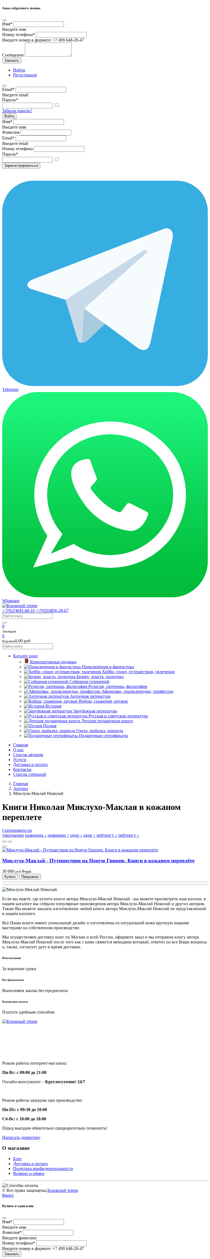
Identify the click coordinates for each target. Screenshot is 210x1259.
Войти (9, 116)
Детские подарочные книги (107, 720)
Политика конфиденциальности (43, 1168)
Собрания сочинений (89, 681)
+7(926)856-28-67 (52, 610)
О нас (18, 749)
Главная (20, 745)
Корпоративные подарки (53, 662)
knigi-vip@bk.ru (19, 1049)
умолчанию (13, 835)
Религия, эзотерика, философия (117, 686)
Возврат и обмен (28, 1173)
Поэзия (49, 725)
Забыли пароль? (17, 110)
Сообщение (13, 55)
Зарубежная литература (95, 711)
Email (8, 89)
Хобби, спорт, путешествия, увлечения (138, 671)
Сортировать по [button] (17, 830)
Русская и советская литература (118, 716)
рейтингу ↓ (107, 835)
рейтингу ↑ (128, 835)
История (53, 706)
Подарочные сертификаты (103, 735)
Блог (17, 1158)
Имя (7, 24)
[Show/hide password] (56, 105)
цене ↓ (76, 835)
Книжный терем (62, 1190)
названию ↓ (35, 835)
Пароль (10, 99)
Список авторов (28, 754)
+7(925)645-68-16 (18, 610)
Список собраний (29, 774)
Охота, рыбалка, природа (99, 730)
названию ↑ (58, 835)
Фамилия (10, 132)
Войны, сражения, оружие (103, 701)
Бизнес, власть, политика (100, 676)
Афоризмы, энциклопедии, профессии (137, 691)
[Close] (4, 20)
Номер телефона (18, 34)
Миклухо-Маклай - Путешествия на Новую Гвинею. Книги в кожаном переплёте (98, 860)
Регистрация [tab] (25, 75)
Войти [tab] (19, 70)
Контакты (22, 769)
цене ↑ (89, 835)
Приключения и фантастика (108, 666)
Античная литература (90, 696)
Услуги (19, 759)
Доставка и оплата (30, 764)
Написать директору (21, 1137)
